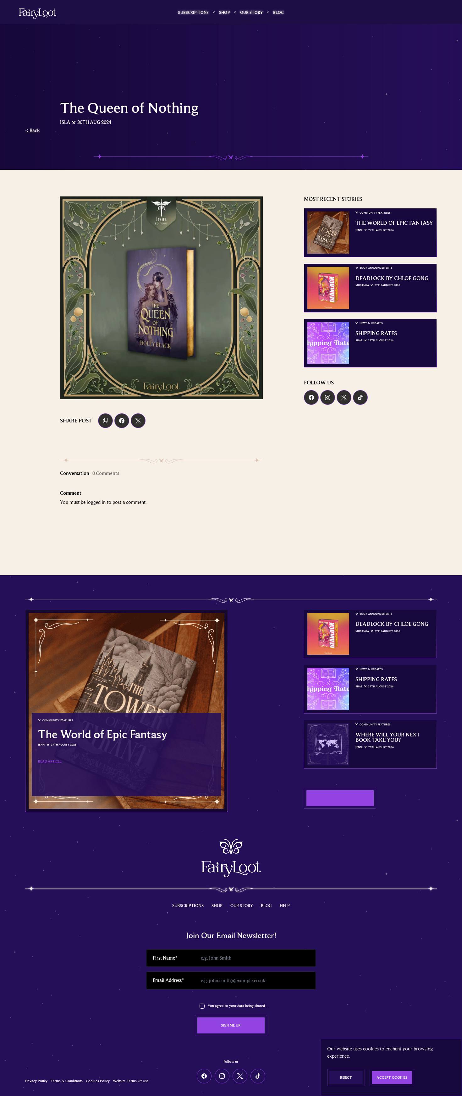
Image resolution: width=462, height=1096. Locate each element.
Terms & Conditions (67, 1081)
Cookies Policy (98, 1081)
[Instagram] (327, 397)
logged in (96, 502)
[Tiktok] (360, 397)
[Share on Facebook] (121, 420)
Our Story (251, 12)
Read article (50, 761)
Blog (278, 12)
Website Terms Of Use (131, 1081)
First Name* (165, 958)
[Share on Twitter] (138, 420)
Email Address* (168, 980)
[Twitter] (344, 397)
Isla (65, 122)
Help (285, 905)
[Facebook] (311, 397)
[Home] (37, 13)
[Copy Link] (105, 420)
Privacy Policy (36, 1081)
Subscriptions (193, 12)
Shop (224, 12)
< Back (32, 130)
